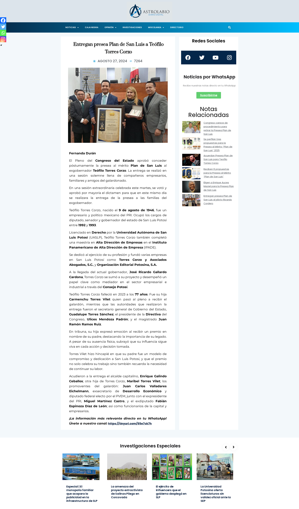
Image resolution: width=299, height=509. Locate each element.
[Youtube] (215, 57)
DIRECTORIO (176, 27)
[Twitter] (3, 27)
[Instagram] (3, 39)
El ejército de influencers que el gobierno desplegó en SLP (171, 492)
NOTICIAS (70, 27)
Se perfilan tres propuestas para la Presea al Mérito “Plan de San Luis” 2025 (218, 145)
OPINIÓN (109, 27)
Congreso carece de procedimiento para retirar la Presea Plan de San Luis (217, 128)
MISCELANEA (154, 27)
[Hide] (1, 45)
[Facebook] (3, 20)
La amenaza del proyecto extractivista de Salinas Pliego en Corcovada (127, 492)
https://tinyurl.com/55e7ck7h (130, 423)
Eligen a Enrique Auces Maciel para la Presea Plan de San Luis (219, 186)
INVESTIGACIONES (132, 27)
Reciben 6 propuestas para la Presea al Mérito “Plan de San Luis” (217, 172)
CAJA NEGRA (91, 27)
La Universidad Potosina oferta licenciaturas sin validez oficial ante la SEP (216, 494)
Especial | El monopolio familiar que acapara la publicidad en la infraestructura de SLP (81, 494)
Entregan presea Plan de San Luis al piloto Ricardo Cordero (218, 199)
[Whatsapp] (3, 33)
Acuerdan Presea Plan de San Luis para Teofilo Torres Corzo (218, 159)
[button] (229, 27)
